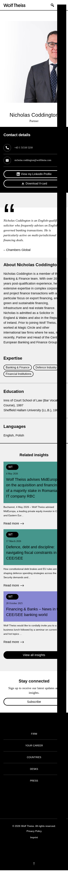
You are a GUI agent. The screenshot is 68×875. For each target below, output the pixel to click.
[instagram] (30, 848)
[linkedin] (37, 848)
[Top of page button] (34, 863)
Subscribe (34, 702)
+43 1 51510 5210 (23, 147)
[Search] (53, 5)
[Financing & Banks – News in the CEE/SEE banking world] (34, 617)
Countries (34, 757)
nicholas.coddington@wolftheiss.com (32, 160)
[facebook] (24, 848)
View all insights (34, 655)
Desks (34, 769)
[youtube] (44, 848)
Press (34, 780)
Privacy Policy (34, 831)
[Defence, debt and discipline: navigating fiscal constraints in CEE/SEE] (34, 558)
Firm (34, 733)
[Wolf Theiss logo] (14, 5)
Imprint (34, 837)
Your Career (34, 745)
